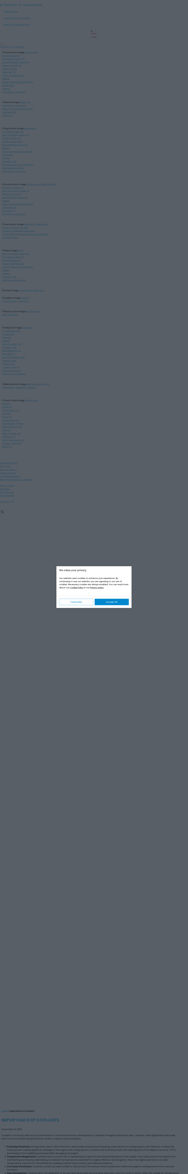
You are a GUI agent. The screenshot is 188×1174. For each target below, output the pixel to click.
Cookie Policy (76, 587)
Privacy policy (97, 587)
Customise (76, 601)
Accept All (111, 601)
